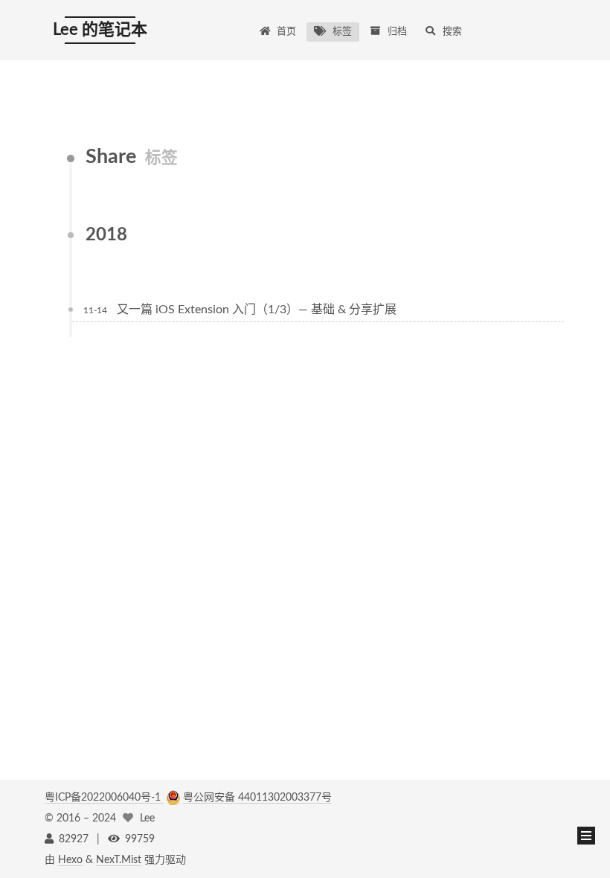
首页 (286, 31)
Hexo (70, 860)
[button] (586, 836)
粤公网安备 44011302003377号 (257, 797)
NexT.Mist (118, 860)
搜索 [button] (452, 31)
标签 (342, 31)
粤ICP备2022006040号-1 (104, 797)
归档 (397, 31)
